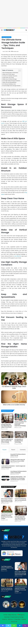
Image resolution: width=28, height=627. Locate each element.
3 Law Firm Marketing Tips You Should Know (20, 499)
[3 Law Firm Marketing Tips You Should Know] (21, 493)
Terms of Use (14, 621)
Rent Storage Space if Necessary (10, 72)
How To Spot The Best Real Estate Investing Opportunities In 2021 (7, 500)
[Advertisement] (14, 14)
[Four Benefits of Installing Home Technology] (21, 434)
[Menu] (2, 30)
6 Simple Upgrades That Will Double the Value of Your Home (6, 426)
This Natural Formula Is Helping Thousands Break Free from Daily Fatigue (7, 516)
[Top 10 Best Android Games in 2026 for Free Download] (7, 563)
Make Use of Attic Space (9, 74)
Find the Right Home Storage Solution (11, 85)
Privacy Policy (17, 619)
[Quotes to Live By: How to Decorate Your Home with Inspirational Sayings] (21, 416)
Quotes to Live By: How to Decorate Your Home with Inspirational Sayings (20, 423)
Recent (13, 449)
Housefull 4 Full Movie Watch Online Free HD (17, 455)
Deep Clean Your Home (8, 77)
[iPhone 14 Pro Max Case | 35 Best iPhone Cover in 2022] (5, 461)
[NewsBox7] (9, 30)
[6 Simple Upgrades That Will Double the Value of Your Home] (7, 418)
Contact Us (4, 619)
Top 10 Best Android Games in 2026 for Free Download (7, 568)
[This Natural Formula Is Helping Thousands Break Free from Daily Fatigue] (7, 509)
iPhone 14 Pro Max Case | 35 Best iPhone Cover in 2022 (17, 460)
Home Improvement (6, 37)
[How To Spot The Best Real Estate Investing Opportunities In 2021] (7, 493)
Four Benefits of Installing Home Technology (19, 441)
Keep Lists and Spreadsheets (9, 82)
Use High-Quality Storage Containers (11, 80)
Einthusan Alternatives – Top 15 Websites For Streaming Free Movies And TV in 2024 (18, 478)
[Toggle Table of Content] (18, 70)
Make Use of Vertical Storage (10, 79)
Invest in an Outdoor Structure (10, 75)
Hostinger (21, 617)
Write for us (10, 619)
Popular (4, 449)
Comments (22, 449)
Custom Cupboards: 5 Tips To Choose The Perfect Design (7, 441)
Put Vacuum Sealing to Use (9, 84)
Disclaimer (23, 619)
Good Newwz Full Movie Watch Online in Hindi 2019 (18, 472)
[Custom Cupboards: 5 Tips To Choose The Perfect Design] (7, 434)
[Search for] (26, 30)
